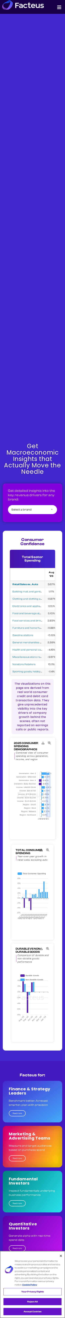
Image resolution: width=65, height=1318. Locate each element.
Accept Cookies (32, 1311)
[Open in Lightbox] (49, 743)
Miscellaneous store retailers (30, 657)
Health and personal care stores (32, 649)
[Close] (61, 1256)
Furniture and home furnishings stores (36, 628)
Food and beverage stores (28, 613)
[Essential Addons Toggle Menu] (59, 8)
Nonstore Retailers (24, 664)
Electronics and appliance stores (32, 606)
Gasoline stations (22, 635)
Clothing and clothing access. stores (34, 599)
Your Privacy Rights (32, 1291)
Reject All (32, 1301)
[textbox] (32, 509)
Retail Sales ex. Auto (25, 584)
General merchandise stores (30, 642)
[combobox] (32, 509)
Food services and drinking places (33, 620)
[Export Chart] (43, 743)
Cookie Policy (29, 1284)
